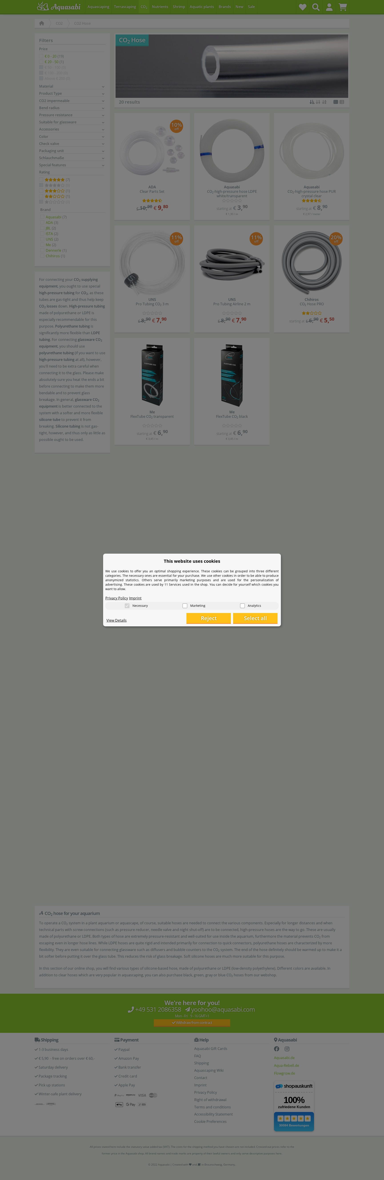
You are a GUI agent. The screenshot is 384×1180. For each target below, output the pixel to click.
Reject (209, 618)
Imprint (135, 598)
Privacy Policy (116, 598)
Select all (255, 618)
